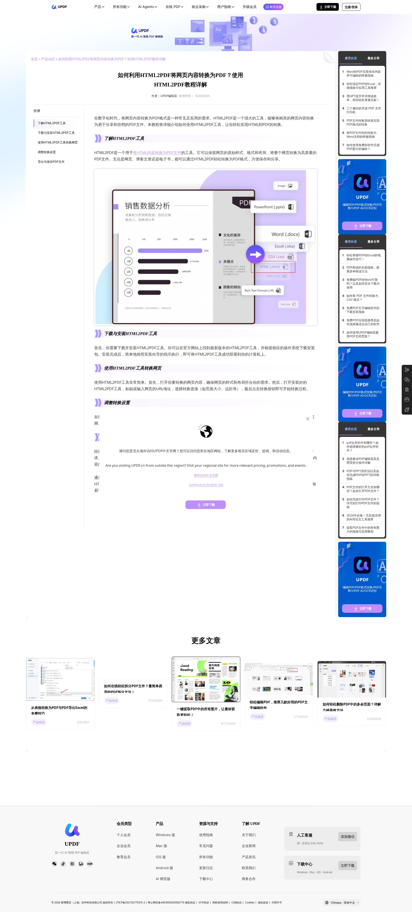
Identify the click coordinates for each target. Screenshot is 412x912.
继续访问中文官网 (206, 475)
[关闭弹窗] (307, 418)
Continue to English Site (206, 485)
